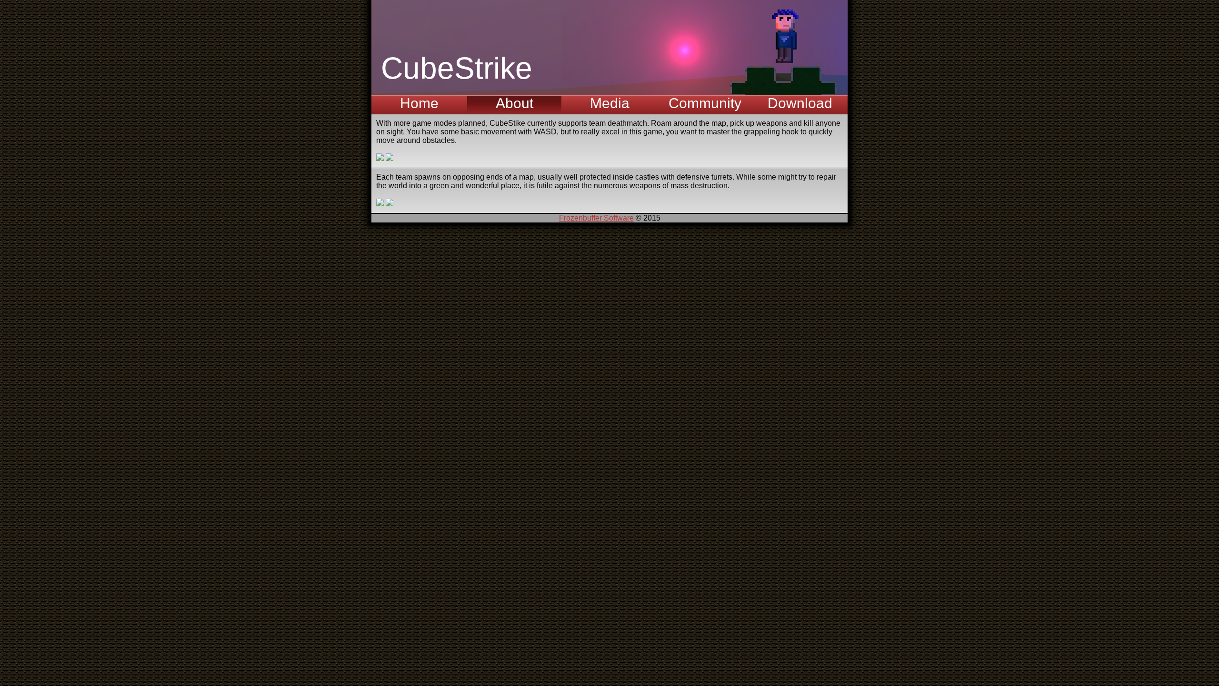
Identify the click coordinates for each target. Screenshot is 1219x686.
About (514, 103)
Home (419, 103)
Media (609, 103)
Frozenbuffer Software (596, 218)
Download (800, 103)
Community (705, 103)
